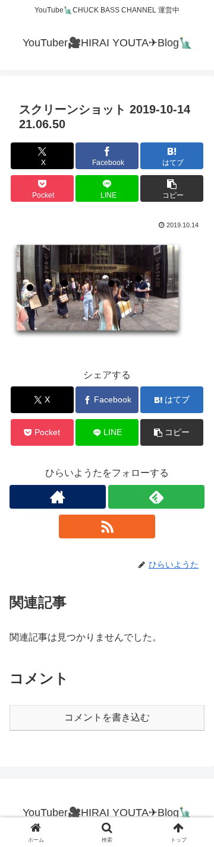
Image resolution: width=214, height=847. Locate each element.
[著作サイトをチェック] (58, 497)
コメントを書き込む (107, 717)
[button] (172, 188)
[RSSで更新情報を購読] (107, 526)
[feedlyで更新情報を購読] (156, 497)
